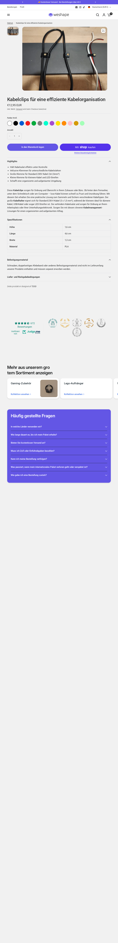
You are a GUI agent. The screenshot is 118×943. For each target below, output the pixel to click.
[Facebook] (76, 7)
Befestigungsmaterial (17, 260)
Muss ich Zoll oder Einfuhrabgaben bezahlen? (32, 451)
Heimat (10, 23)
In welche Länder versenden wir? (26, 426)
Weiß (9, 123)
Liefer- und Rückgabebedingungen (23, 277)
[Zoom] (103, 31)
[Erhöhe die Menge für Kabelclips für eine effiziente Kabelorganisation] (19, 136)
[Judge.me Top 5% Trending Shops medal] (77, 332)
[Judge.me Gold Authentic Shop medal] (65, 323)
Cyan (46, 123)
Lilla (52, 123)
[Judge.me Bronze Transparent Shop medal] (89, 323)
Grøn (34, 123)
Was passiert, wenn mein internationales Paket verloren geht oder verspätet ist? (49, 467)
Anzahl (10, 130)
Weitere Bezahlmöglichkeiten (85, 153)
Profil (22, 7)
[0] (108, 15)
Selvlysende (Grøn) (82, 123)
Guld (76, 123)
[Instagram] (80, 7)
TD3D (34, 286)
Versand (19, 109)
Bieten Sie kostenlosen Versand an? (28, 443)
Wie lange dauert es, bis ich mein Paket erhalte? (34, 434)
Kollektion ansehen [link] (20, 394)
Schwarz (15, 123)
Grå (40, 123)
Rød (27, 123)
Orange (64, 123)
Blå (21, 123)
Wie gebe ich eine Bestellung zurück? (29, 475)
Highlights (12, 161)
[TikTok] (84, 7)
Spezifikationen (14, 219)
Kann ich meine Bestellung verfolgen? (29, 459)
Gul (58, 123)
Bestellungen (12, 7)
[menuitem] (13, 7)
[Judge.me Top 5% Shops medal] (101, 323)
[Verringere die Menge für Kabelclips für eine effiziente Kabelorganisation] (9, 136)
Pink (70, 123)
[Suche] (97, 15)
